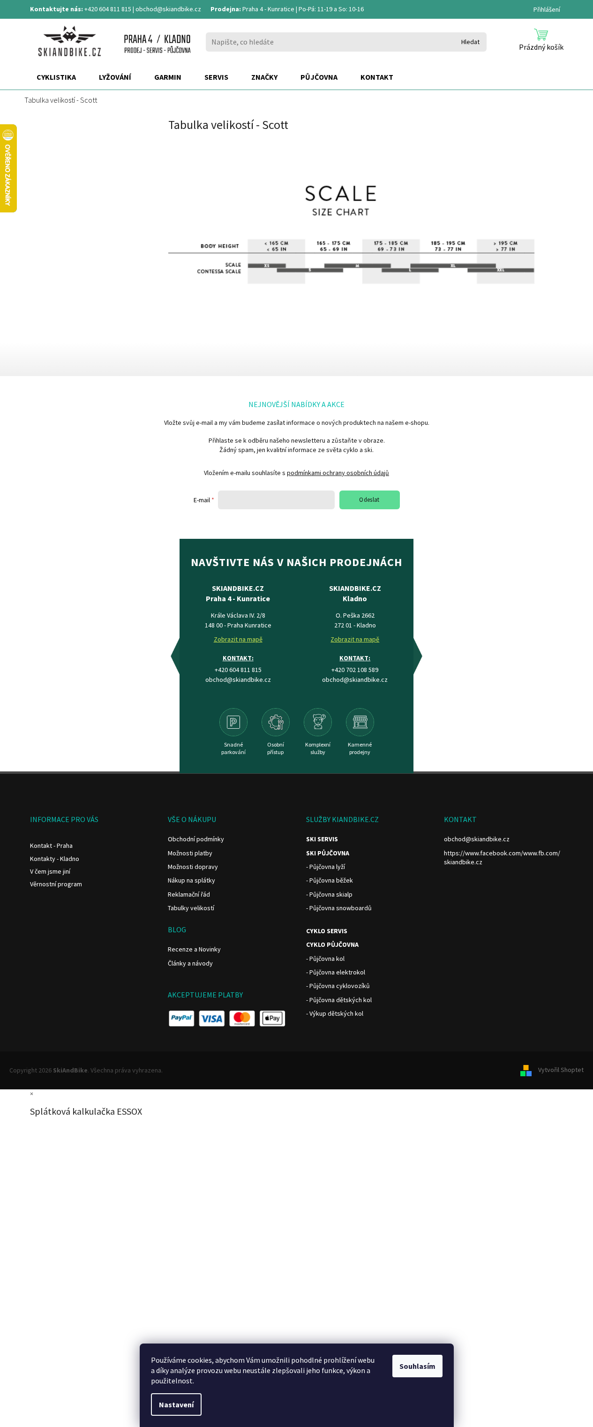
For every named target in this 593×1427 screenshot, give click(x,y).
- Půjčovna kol (325, 958)
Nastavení (176, 1404)
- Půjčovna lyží (325, 866)
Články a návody (190, 963)
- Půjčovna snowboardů (339, 908)
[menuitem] (56, 77)
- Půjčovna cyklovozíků (338, 986)
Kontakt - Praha (51, 845)
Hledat (470, 42)
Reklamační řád (189, 894)
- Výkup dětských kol (334, 1013)
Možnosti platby (190, 853)
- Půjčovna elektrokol (335, 972)
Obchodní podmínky (196, 839)
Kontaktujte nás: (56, 9)
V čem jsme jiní (50, 871)
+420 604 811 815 (107, 9)
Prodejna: (225, 9)
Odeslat (369, 500)
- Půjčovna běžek (329, 880)
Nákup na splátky (191, 880)
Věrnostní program (56, 884)
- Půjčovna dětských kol (339, 1000)
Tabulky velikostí (191, 908)
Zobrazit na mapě (238, 639)
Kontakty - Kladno (54, 858)
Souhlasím (417, 1366)
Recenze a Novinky (194, 949)
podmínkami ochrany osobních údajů (338, 472)
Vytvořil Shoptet (561, 1069)
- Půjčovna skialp (329, 894)
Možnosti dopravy (193, 866)
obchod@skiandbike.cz (168, 9)
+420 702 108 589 (354, 669)
